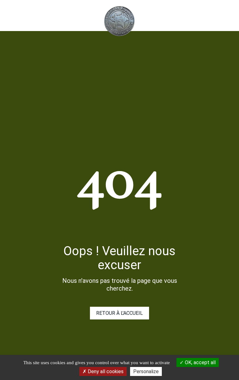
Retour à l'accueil (119, 313)
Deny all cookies (105, 371)
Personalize (146, 371)
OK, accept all (200, 362)
